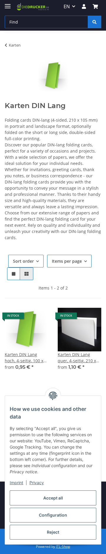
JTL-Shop (63, 546)
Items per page (67, 261)
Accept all (53, 497)
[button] (84, 6)
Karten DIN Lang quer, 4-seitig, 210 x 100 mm (77, 358)
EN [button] (67, 6)
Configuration (53, 514)
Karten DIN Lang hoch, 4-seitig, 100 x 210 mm (24, 358)
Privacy (36, 482)
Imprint (16, 482)
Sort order (23, 261)
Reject (53, 532)
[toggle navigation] (8, 3)
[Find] (94, 22)
